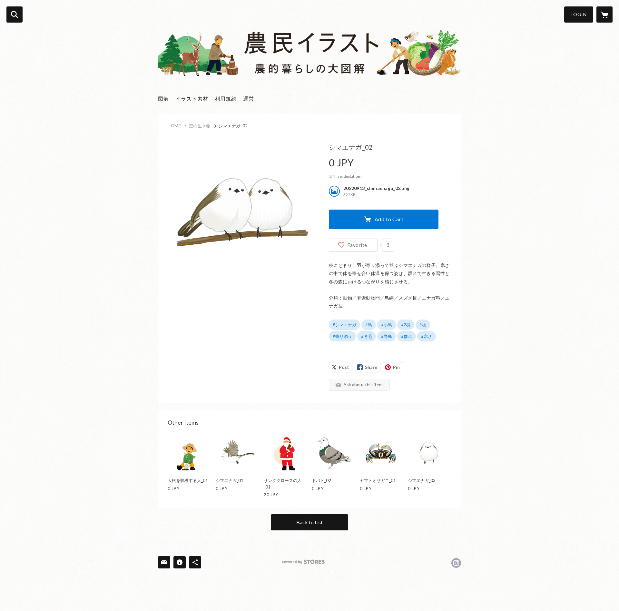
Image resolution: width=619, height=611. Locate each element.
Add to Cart (389, 219)
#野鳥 (386, 336)
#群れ (406, 336)
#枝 (422, 324)
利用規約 (226, 98)
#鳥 (368, 324)
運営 (248, 98)
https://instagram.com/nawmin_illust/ (456, 563)
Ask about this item (363, 384)
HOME (174, 125)
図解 (163, 98)
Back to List (309, 522)
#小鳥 (386, 324)
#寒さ (426, 336)
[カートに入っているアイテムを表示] (604, 14)
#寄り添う (342, 336)
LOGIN (579, 14)
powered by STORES (303, 561)
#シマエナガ (344, 324)
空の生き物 (200, 125)
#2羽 (405, 324)
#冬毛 (366, 336)
